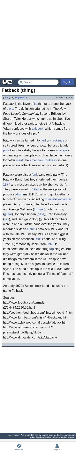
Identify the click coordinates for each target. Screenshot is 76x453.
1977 (6, 184)
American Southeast (43, 160)
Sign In (67, 82)
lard (43, 140)
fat (35, 103)
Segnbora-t (21, 97)
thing (6, 97)
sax (6, 219)
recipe (63, 150)
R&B (38, 239)
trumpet (50, 199)
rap (51, 249)
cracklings (57, 140)
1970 (35, 189)
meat (19, 160)
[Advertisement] (38, 39)
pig (11, 108)
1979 (50, 244)
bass (41, 214)
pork (6, 150)
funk (35, 174)
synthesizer (64, 199)
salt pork (37, 128)
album (31, 229)
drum (19, 194)
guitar (8, 214)
